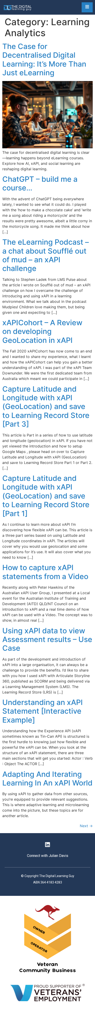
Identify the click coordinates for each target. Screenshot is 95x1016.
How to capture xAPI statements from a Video (45, 572)
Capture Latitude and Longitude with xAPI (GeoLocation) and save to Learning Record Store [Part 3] (45, 407)
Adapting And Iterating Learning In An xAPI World (47, 778)
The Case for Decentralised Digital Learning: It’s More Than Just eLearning (44, 59)
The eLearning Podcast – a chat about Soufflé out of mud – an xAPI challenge (45, 255)
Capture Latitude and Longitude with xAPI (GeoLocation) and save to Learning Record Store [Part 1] (45, 496)
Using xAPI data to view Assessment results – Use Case (47, 639)
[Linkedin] (47, 844)
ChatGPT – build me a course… (39, 183)
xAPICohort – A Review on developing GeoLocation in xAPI (42, 331)
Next (86, 826)
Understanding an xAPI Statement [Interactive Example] (42, 711)
